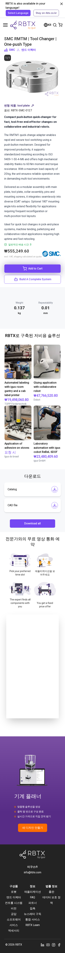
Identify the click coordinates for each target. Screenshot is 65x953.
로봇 (13, 891)
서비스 (14, 925)
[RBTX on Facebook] (59, 944)
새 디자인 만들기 (32, 827)
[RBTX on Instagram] (53, 944)
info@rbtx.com (32, 872)
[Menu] (5, 25)
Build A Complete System (35, 279)
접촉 (32, 908)
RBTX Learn (32, 925)
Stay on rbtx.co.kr (46, 12)
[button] (32, 106)
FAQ (32, 897)
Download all (32, 523)
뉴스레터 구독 (32, 914)
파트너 (32, 903)
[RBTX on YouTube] (48, 944)
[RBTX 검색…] (55, 25)
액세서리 (13, 930)
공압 (13, 914)
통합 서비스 (32, 919)
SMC (12, 49)
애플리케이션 (32, 891)
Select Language (18, 12)
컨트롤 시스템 (13, 903)
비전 (13, 908)
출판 (51, 891)
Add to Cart (35, 268)
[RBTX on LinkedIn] (42, 944)
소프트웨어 (14, 919)
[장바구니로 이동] (60, 25)
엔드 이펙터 (28, 49)
